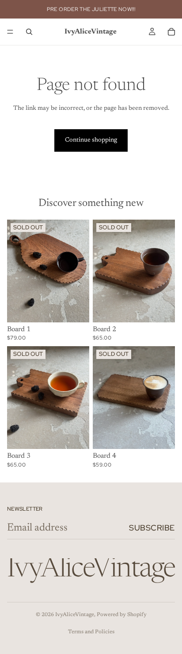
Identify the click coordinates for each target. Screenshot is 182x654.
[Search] (29, 31)
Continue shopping (91, 140)
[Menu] (10, 32)
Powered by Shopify (122, 614)
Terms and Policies (91, 632)
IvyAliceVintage (74, 614)
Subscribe (152, 528)
